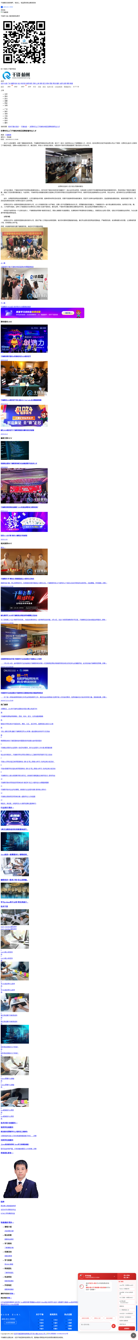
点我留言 (126, 1328)
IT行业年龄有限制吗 (7, 1302)
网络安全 (122, 1306)
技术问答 (4, 1123)
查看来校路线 (9, 1289)
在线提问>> (13, 1123)
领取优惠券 (8, 1256)
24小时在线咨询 (10, 1322)
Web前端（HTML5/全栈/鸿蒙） (126, 1293)
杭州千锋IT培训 (13, 126)
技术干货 (50, 87)
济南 (34, 83)
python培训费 (14, 1304)
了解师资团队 (9, 1272)
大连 (5, 83)
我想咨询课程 (85, 1318)
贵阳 (67, 83)
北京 (2, 83)
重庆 (57, 83)
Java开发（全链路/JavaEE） (127, 1285)
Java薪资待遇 (25, 1302)
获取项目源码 (9, 1281)
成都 (12, 83)
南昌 (71, 83)
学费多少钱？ (97, 1318)
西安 (51, 83)
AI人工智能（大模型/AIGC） (127, 1297)
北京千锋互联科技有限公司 (23, 1334)
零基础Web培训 (35, 1302)
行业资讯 (4, 808)
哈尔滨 (23, 83)
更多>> (3, 547)
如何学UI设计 (52, 1302)
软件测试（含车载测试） (126, 1317)
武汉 (44, 83)
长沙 (19, 83)
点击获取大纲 (9, 1231)
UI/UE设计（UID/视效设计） (127, 1313)
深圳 (40, 83)
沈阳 (64, 83)
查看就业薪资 (9, 1239)
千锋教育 (8, 135)
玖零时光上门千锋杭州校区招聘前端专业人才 (44, 126)
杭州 (15, 83)
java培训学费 (72, 1302)
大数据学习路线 (63, 1302)
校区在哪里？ (109, 1318)
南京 (30, 83)
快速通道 (4, 1222)
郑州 (47, 83)
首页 (2, 87)
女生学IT (17, 1302)
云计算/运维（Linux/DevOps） (124, 1302)
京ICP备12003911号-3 (39, 1334)
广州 (9, 83)
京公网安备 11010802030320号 (58, 1334)
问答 (39, 87)
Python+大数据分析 (124, 1289)
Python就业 (44, 1302)
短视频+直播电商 (124, 1320)
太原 (61, 83)
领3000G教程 (9, 1264)
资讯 (44, 87)
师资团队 (4, 1153)
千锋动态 (24, 126)
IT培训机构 (58, 87)
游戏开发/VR (123, 1324)
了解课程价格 (9, 1247)
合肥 (27, 83)
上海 (37, 83)
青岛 (54, 83)
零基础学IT (67, 87)
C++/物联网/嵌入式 (124, 1310)
